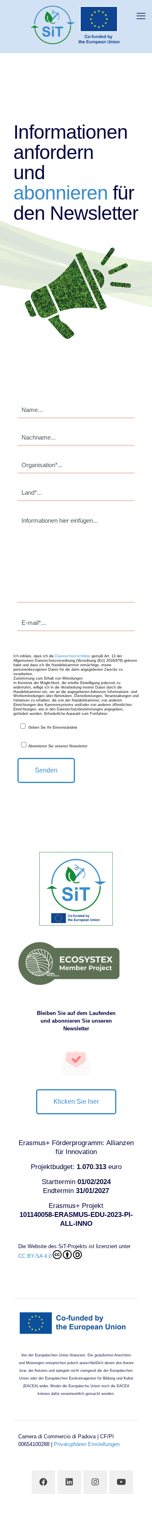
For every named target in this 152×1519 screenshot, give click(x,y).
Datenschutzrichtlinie (72, 656)
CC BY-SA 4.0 (34, 1256)
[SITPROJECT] (76, 24)
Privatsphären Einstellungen (87, 1444)
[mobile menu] (141, 16)
